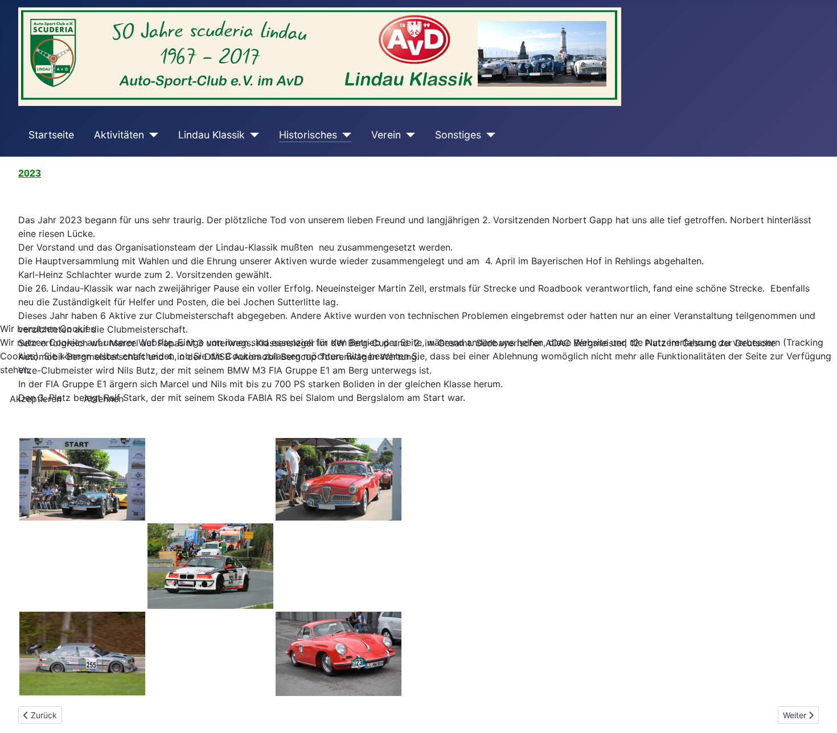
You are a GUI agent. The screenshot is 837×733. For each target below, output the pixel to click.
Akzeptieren (35, 398)
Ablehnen (104, 398)
